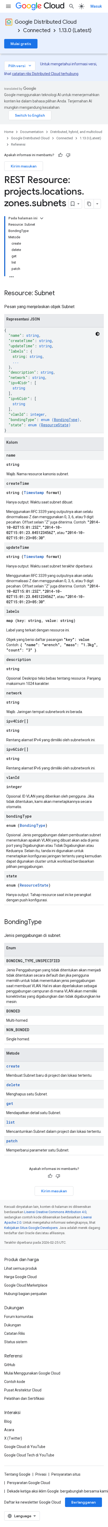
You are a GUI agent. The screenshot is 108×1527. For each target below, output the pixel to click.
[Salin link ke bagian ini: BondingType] (47, 922)
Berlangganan (83, 1502)
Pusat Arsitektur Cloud (22, 1390)
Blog (8, 1421)
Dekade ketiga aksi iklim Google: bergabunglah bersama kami (57, 1491)
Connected (36, 30)
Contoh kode (14, 1382)
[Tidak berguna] (68, 155)
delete (13, 1084)
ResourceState (54, 424)
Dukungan (12, 1325)
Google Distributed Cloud (46, 22)
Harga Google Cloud (20, 1277)
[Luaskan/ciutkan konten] (42, 218)
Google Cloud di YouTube (24, 1447)
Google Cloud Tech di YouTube (29, 1455)
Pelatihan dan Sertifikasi (24, 1398)
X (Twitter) (13, 1438)
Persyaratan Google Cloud (28, 1483)
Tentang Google (17, 1474)
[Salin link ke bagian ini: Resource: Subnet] (60, 293)
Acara (9, 1430)
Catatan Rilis (14, 1333)
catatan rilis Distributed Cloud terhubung (45, 74)
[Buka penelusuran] (71, 6)
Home (8, 132)
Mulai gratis (20, 43)
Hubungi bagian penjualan (25, 1294)
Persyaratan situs (65, 1474)
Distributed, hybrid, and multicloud (76, 132)
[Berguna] (60, 155)
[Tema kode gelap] (97, 334)
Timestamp (34, 492)
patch (12, 1140)
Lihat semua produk (20, 1268)
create (13, 1066)
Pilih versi (20, 65)
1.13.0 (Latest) (75, 30)
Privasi (40, 1474)
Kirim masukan (23, 166)
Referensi (18, 144)
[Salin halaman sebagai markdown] (89, 203)
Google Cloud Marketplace (25, 1285)
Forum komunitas (18, 1316)
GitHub (9, 1365)
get (9, 1103)
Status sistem (15, 1342)
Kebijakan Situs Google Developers (31, 1228)
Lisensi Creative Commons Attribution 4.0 (55, 1212)
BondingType (65, 419)
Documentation (32, 132)
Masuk (96, 6)
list (10, 1122)
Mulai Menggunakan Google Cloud (32, 1373)
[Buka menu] (8, 6)
